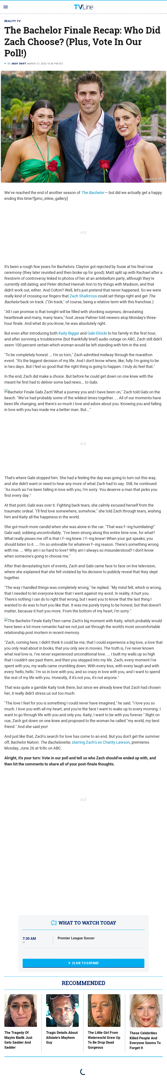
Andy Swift (19, 63)
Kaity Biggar (68, 333)
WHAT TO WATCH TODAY (87, 923)
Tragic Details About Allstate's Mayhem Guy (62, 1037)
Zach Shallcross (83, 296)
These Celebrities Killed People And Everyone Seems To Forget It (145, 1040)
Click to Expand (85, 963)
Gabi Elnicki (97, 333)
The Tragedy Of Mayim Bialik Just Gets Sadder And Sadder (18, 1040)
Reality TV (12, 21)
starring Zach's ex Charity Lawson (101, 742)
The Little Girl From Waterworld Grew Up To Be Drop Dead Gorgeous (104, 1040)
